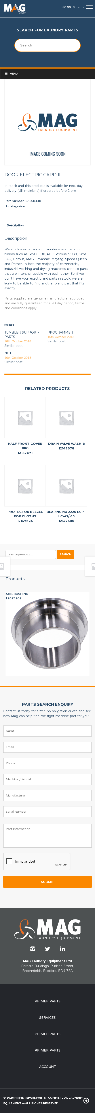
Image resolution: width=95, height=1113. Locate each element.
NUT (7, 353)
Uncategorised (15, 206)
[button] (89, 7)
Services (47, 1018)
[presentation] (36, 861)
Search (65, 554)
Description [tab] (15, 225)
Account (47, 1067)
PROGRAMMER (60, 332)
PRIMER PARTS (48, 1001)
